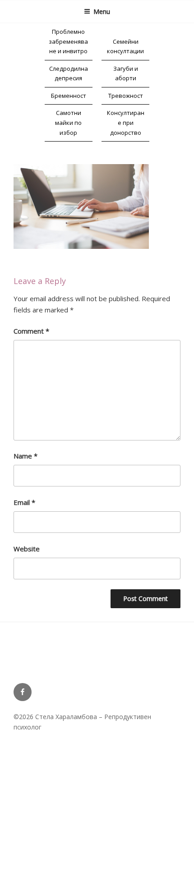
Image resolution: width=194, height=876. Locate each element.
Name (25, 455)
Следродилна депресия (68, 73)
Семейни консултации (125, 46)
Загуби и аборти (125, 73)
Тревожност (125, 96)
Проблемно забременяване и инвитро (68, 41)
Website (27, 548)
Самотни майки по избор (68, 122)
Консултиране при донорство (125, 122)
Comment (31, 330)
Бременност (68, 96)
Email (24, 502)
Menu (101, 11)
